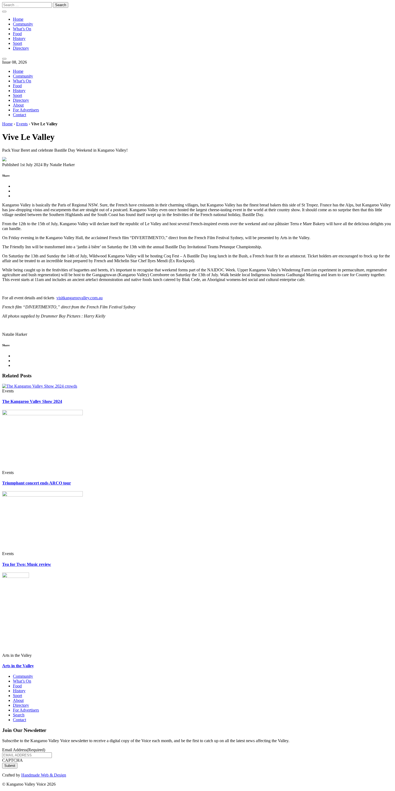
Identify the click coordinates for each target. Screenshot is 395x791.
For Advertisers (26, 110)
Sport (17, 43)
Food (17, 33)
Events (22, 124)
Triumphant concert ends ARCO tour (36, 483)
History (19, 38)
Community (23, 24)
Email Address (23, 750)
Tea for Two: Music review (26, 564)
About (18, 105)
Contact (19, 114)
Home (18, 19)
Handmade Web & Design (43, 775)
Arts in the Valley (18, 666)
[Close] (4, 59)
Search (18, 715)
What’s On (22, 29)
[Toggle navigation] (4, 11)
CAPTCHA (12, 760)
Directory (21, 48)
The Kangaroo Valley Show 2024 (32, 401)
